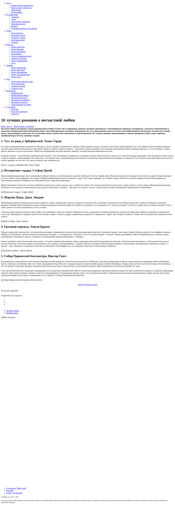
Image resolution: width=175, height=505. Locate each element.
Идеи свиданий (18, 70)
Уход (13, 63)
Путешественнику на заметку (24, 28)
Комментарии (12, 313)
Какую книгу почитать (21, 8)
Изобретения (17, 93)
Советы (14, 42)
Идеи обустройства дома (22, 81)
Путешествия (12, 15)
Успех (8, 31)
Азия (13, 19)
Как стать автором (19, 111)
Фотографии (16, 12)
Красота (9, 45)
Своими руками (18, 86)
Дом (8, 79)
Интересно (11, 91)
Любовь (9, 65)
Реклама (14, 109)
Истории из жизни (19, 102)
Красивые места (18, 24)
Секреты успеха (18, 38)
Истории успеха (18, 35)
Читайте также (12, 311)
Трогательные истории (21, 105)
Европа (14, 26)
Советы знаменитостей (21, 56)
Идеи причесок (18, 47)
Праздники (16, 10)
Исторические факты (20, 100)
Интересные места (19, 98)
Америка (15, 17)
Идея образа (16, 54)
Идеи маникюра (18, 51)
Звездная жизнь (18, 40)
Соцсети (15, 114)
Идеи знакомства (18, 68)
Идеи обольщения (19, 72)
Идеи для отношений (20, 75)
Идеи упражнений (19, 61)
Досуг (8, 3)
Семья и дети (17, 88)
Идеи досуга (6, 126)
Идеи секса (16, 77)
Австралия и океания (20, 22)
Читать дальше (87, 284)
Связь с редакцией (14, 493)
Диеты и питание (19, 58)
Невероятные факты (20, 95)
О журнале (11, 107)
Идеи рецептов (17, 84)
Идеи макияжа (17, 49)
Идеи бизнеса (17, 33)
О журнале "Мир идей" (16, 488)
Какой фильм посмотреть (22, 5)
